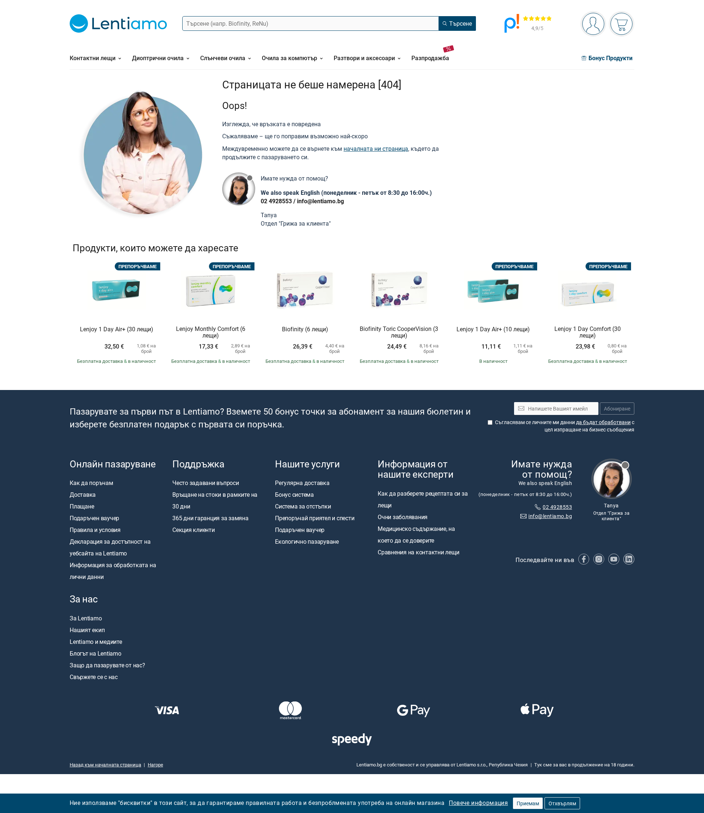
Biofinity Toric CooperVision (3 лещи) (399, 332)
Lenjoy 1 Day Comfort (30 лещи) (587, 332)
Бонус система (294, 495)
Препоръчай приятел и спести (315, 518)
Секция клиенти (193, 530)
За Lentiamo (86, 618)
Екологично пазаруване (307, 542)
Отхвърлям (562, 803)
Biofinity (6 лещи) (305, 329)
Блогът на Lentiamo (95, 653)
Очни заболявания (403, 517)
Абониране (617, 408)
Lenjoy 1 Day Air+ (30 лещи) (116, 329)
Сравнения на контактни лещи (418, 552)
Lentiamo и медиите (96, 642)
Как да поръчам (91, 483)
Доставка (83, 495)
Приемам (528, 803)
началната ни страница (376, 149)
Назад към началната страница (105, 764)
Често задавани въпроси (205, 483)
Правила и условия (95, 530)
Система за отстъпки (303, 507)
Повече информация (478, 803)
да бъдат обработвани (603, 422)
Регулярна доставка (302, 483)
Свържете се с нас (94, 677)
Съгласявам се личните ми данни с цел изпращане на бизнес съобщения (564, 426)
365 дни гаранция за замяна (210, 518)
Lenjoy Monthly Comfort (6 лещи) (210, 332)
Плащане (82, 507)
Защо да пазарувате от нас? (107, 665)
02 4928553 (276, 201)
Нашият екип (87, 630)
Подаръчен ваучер (94, 518)
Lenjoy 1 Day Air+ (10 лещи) (493, 329)
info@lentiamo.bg (320, 201)
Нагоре (155, 764)
